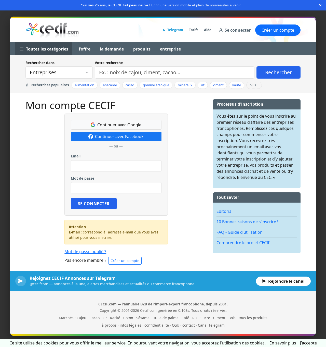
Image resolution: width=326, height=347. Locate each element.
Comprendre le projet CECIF (243, 242)
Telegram (175, 30)
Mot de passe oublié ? (85, 251)
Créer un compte (278, 30)
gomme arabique (156, 85)
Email (75, 156)
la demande (112, 49)
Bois (232, 317)
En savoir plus (282, 343)
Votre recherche (109, 62)
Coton (128, 317)
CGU (175, 325)
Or (105, 317)
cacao (130, 85)
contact (188, 325)
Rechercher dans (40, 62)
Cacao (94, 317)
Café (185, 317)
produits (142, 49)
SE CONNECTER (94, 203)
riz (203, 85)
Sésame (143, 317)
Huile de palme (166, 317)
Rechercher (278, 72)
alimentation (84, 85)
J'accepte (308, 343)
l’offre (84, 49)
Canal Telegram (211, 325)
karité (236, 85)
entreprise (170, 49)
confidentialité (156, 325)
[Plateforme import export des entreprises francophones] (52, 30)
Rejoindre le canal (286, 281)
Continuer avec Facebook (119, 136)
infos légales (130, 325)
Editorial (224, 211)
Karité (115, 317)
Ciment (219, 317)
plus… (254, 85)
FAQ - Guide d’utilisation (239, 232)
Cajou (81, 317)
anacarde (110, 85)
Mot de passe (82, 178)
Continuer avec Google (119, 125)
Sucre (205, 317)
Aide (207, 30)
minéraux (185, 85)
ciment (218, 85)
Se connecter (238, 30)
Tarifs (193, 30)
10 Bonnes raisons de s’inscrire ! (247, 222)
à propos (109, 325)
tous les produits (253, 317)
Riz (194, 317)
